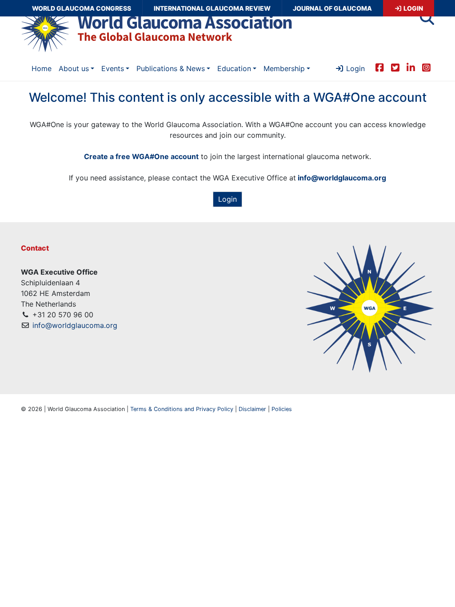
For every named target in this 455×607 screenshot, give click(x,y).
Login (412, 8)
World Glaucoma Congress (81, 8)
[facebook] (379, 67)
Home (42, 68)
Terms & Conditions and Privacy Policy (181, 409)
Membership (284, 68)
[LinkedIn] (411, 67)
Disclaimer (252, 409)
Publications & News (170, 68)
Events (112, 68)
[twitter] (395, 67)
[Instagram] (426, 67)
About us (74, 68)
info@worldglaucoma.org (74, 325)
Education (234, 68)
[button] (427, 20)
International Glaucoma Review (212, 8)
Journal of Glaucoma (332, 8)
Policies (281, 409)
